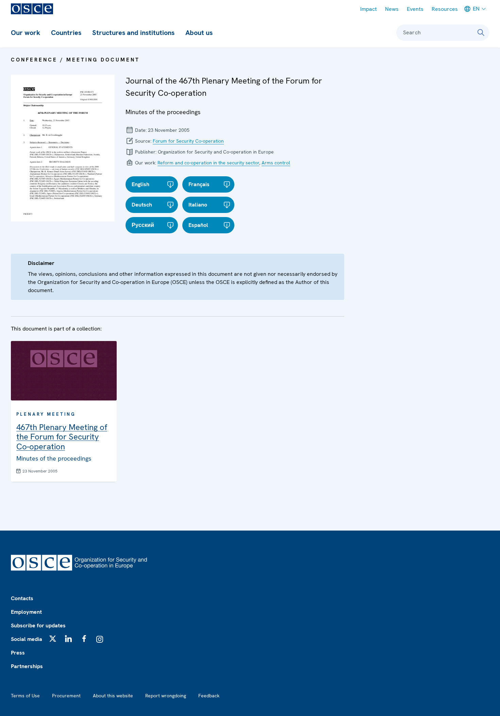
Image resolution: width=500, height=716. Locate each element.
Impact (368, 9)
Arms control (276, 163)
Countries (66, 32)
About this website (113, 696)
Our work (25, 32)
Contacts (22, 598)
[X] (53, 638)
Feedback (208, 696)
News (392, 9)
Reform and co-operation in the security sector (208, 163)
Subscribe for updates (38, 625)
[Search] (481, 32)
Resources (445, 9)
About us (199, 32)
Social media (26, 639)
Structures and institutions (133, 32)
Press (18, 652)
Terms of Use (25, 696)
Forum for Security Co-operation (188, 141)
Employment (26, 611)
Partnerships (27, 666)
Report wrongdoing (165, 696)
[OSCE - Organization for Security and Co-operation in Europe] (32, 8)
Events (415, 9)
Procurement (66, 696)
